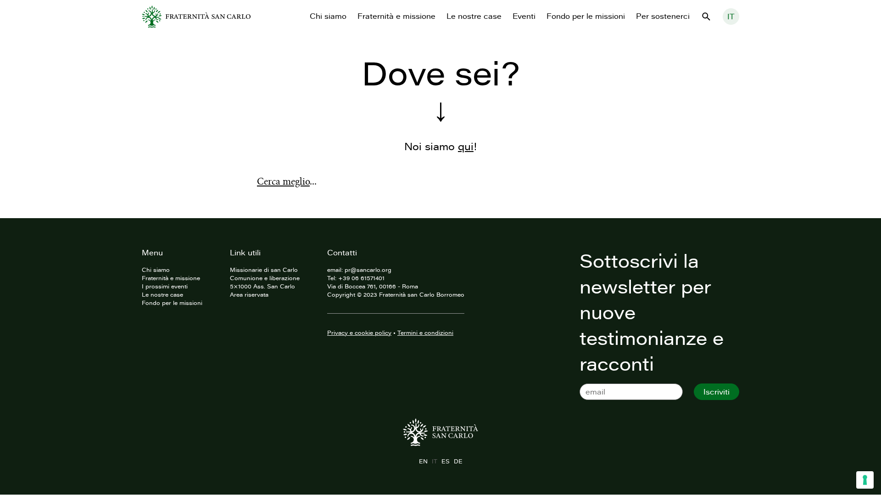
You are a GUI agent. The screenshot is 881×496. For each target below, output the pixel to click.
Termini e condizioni (425, 332)
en (423, 461)
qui (466, 146)
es (445, 461)
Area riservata (249, 294)
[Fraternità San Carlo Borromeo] (196, 17)
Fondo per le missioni (585, 16)
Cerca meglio (283, 181)
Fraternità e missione (396, 16)
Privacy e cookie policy (359, 332)
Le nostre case (474, 16)
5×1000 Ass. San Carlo (262, 286)
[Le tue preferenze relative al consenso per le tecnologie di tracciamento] (865, 480)
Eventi (524, 16)
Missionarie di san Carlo (264, 269)
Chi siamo (328, 16)
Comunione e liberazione (265, 278)
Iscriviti (716, 392)
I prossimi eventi (165, 286)
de (458, 461)
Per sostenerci (663, 16)
